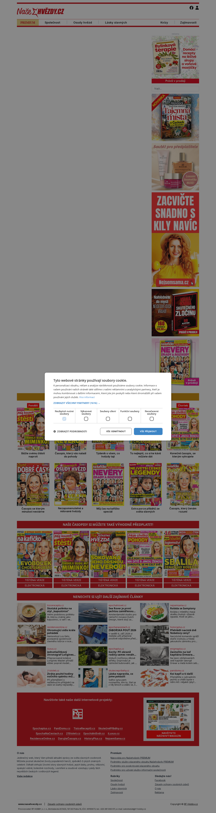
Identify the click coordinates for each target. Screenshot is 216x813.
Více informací (87, 397)
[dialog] (108, 406)
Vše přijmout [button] (148, 431)
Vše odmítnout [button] (116, 431)
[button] (108, 403)
